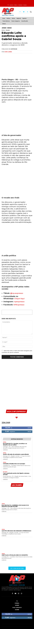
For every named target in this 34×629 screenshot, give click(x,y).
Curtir (29, 427)
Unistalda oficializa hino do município (14, 463)
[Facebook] (20, 11)
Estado (4, 28)
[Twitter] (7, 55)
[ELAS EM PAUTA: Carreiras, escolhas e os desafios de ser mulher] (17, 495)
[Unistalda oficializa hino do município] (17, 545)
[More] (22, 55)
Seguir (29, 431)
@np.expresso (16, 293)
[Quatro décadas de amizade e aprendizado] (17, 520)
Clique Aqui (19, 299)
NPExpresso (19, 305)
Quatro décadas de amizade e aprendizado (16, 454)
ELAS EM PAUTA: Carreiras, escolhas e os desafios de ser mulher (15, 444)
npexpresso (19, 302)
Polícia (9, 28)
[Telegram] (18, 55)
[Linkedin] (14, 55)
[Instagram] (27, 11)
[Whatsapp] (21, 593)
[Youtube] (23, 11)
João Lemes (8, 51)
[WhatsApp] (11, 55)
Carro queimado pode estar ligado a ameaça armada (16, 473)
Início (3, 30)
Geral (4, 442)
